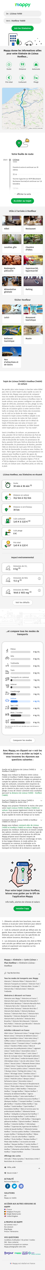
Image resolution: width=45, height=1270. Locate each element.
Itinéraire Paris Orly (27, 1006)
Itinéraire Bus (9, 989)
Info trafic (7, 1159)
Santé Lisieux (15, 1051)
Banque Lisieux (29, 1079)
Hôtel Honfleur (21, 1089)
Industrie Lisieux (34, 1068)
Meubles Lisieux (26, 1076)
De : (14, 13)
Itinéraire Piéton (18, 981)
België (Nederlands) (14, 1214)
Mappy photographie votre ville (15, 1247)
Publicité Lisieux (16, 1079)
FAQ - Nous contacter (11, 1242)
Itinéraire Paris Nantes (12, 1011)
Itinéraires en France (29, 998)
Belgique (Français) (13, 1212)
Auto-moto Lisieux (31, 1038)
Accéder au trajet (22, 200)
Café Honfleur (26, 1119)
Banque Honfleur (18, 1144)
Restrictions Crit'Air (32, 1159)
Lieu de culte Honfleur (19, 1137)
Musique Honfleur (30, 1139)
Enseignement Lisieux (11, 1076)
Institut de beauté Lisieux (29, 1058)
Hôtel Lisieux (8, 1033)
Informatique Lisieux (11, 1061)
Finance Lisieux (9, 1089)
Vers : (15, 21)
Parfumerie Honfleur (22, 1147)
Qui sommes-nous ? (11, 1225)
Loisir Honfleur (30, 1116)
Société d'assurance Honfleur (28, 1099)
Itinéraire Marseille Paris (31, 1003)
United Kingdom (12, 1216)
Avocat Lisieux (15, 1063)
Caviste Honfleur (31, 1144)
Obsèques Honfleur (11, 1101)
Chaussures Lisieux (11, 1084)
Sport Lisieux (8, 1053)
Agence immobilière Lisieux (13, 1038)
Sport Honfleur (29, 1106)
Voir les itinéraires (22, 28)
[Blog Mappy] (21, 1186)
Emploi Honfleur (17, 1152)
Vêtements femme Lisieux (31, 1063)
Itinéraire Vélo (31, 981)
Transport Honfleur (25, 1101)
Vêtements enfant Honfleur (21, 1149)
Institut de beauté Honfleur (13, 1129)
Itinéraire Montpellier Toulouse (25, 1016)
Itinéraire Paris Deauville (28, 1001)
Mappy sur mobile (10, 1198)
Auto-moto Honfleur (27, 1096)
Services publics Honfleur (21, 1132)
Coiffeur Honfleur (10, 1099)
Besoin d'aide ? (12, 1173)
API (5, 1196)
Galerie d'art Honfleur (11, 1119)
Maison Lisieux (9, 1036)
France (9, 1209)
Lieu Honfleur (9, 1147)
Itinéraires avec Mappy (12, 998)
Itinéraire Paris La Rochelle (13, 1019)
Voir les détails (23, 602)
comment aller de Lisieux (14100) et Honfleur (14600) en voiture (20, 826)
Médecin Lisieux (20, 1053)
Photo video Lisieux (17, 1086)
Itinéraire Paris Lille (12, 1006)
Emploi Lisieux (10, 1066)
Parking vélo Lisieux (25, 1071)
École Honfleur (17, 1139)
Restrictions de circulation (13, 1161)
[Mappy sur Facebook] (7, 1186)
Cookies (32, 1240)
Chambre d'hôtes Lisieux (19, 1046)
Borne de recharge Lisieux (13, 1056)
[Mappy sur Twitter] (14, 1186)
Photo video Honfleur (11, 1142)
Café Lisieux (15, 1058)
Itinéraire (7, 981)
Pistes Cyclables (18, 1159)
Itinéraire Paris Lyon (11, 1001)
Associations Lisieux (28, 1051)
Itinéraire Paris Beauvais (21, 1021)
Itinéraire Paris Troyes (20, 1026)
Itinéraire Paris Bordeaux (13, 1003)
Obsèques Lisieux (10, 1043)
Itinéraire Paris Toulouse (12, 1008)
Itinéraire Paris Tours (19, 1014)
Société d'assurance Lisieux (26, 1041)
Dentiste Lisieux (29, 1074)
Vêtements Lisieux (32, 1086)
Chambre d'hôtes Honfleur (24, 1104)
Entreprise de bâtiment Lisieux (26, 1036)
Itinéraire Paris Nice (29, 1008)
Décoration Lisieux (25, 1081)
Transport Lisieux (24, 1043)
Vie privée (24, 1240)
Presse (6, 1231)
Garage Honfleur (17, 1091)
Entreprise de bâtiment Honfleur (15, 1094)
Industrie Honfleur (18, 1124)
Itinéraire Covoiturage (11, 986)
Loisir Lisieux (32, 1053)
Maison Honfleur (30, 1091)
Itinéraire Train (34, 984)
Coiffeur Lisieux (9, 1041)
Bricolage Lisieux (16, 1074)
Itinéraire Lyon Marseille (23, 1024)
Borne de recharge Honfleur (14, 1116)
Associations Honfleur (11, 1109)
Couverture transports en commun (16, 1244)
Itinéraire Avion (20, 989)
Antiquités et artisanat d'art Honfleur (24, 1114)
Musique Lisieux (11, 1071)
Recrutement (8, 1227)
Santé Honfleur (17, 1106)
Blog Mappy (8, 1229)
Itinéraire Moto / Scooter (29, 986)
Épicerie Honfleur (25, 1121)
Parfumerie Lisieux (10, 1081)
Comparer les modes (22, 740)
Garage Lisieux (34, 1033)
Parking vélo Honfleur (25, 1134)
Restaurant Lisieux (21, 1033)
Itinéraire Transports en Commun (15, 984)
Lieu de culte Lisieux (27, 1061)
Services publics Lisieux (19, 1068)
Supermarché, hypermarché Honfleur (25, 1127)
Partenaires (14, 1231)
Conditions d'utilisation (12, 1240)
